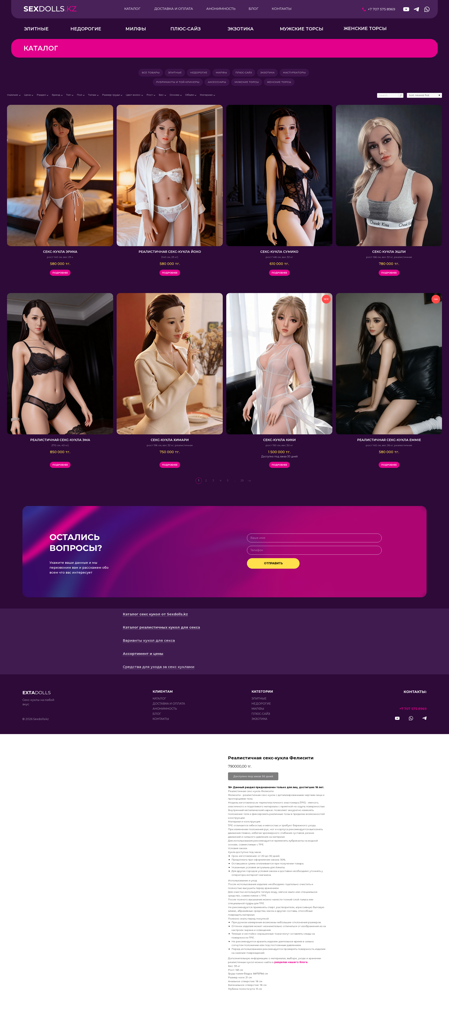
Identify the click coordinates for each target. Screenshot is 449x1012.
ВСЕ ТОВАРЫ (151, 72)
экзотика (259, 719)
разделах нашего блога (290, 962)
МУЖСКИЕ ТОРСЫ (246, 82)
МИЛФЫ (221, 72)
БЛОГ (157, 713)
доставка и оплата (169, 703)
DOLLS (50, 8)
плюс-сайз (261, 713)
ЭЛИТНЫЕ (175, 72)
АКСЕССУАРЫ (217, 82)
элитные (259, 698)
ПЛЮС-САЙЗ (243, 72)
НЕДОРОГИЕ (198, 72)
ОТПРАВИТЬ (273, 563)
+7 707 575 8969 (381, 9)
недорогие (261, 703)
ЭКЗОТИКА (267, 72)
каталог (159, 698)
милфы (258, 708)
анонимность (165, 708)
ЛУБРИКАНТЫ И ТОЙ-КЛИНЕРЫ (177, 82)
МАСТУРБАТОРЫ (294, 72)
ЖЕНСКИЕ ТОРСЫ (279, 82)
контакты (161, 719)
